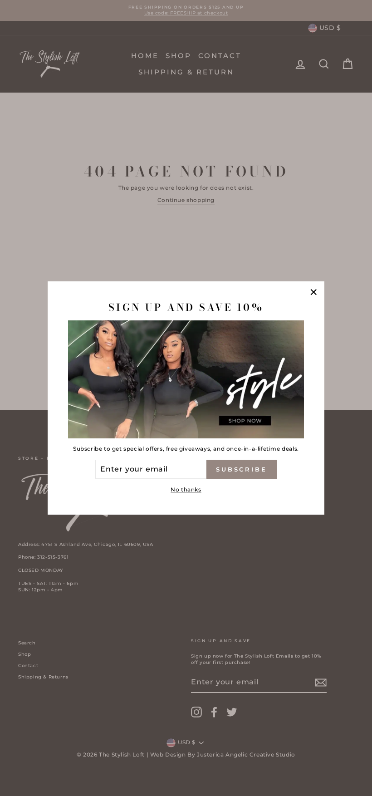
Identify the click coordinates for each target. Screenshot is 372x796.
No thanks (186, 489)
